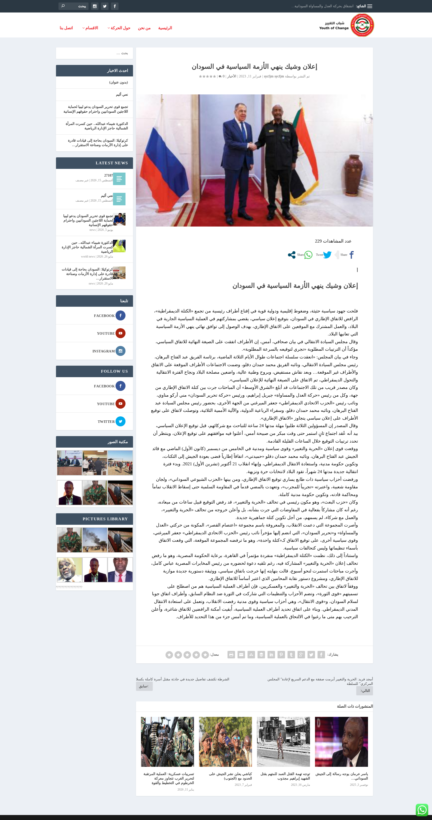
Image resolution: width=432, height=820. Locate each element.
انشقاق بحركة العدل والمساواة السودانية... (323, 6)
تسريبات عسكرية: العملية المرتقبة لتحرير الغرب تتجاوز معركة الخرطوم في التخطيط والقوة (169, 778)
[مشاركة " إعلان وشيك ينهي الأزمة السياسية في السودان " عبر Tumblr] (291, 655)
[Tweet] (323, 255)
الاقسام (92, 28)
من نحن (144, 28)
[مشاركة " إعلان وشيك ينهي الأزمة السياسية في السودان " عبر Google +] (301, 655)
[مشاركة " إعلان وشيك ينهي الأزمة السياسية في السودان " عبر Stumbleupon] (251, 655)
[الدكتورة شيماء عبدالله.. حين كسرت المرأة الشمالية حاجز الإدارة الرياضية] (119, 246)
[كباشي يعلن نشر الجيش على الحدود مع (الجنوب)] (225, 742)
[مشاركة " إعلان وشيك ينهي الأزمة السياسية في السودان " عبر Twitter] (311, 655)
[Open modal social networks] (291, 255)
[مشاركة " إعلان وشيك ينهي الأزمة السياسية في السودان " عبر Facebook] (321, 655)
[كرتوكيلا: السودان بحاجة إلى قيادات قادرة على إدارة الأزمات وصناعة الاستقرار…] (119, 273)
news (93, 230)
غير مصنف (82, 180)
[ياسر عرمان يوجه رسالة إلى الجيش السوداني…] (341, 742)
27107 (108, 175)
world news (88, 256)
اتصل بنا (66, 28)
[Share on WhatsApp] (304, 255)
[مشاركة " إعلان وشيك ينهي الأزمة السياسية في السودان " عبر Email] (241, 655)
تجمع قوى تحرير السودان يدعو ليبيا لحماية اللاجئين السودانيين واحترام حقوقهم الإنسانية (88, 220)
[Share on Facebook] (347, 255)
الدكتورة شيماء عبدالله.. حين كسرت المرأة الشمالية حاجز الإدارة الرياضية (87, 247)
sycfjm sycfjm (274, 76)
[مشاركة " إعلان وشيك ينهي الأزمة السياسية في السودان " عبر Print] (231, 655)
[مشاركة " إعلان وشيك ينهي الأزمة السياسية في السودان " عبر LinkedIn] (271, 655)
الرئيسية (165, 28)
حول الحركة (120, 28)
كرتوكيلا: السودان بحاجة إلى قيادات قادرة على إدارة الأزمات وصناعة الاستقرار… (87, 274)
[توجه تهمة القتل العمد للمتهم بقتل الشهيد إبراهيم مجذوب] (283, 742)
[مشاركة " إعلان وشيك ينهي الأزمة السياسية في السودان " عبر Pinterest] (281, 655)
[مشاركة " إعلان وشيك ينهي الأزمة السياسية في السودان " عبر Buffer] (261, 655)
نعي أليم (122, 94)
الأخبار (231, 76)
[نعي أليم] (119, 199)
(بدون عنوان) (118, 82)
